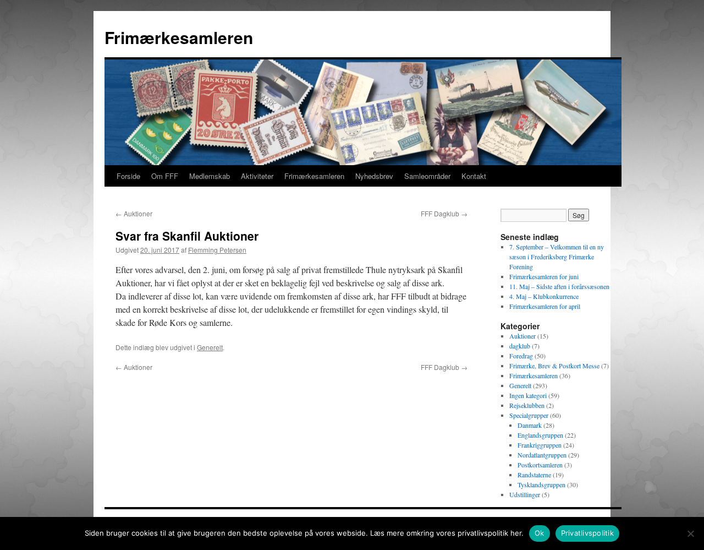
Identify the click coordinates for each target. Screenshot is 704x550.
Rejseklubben (526, 405)
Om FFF (164, 176)
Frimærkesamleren (179, 37)
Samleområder (427, 176)
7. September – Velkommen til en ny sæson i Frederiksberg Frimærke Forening (556, 256)
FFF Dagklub (444, 213)
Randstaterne (534, 474)
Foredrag (521, 355)
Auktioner (134, 213)
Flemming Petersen (217, 249)
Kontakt (473, 176)
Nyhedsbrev (374, 176)
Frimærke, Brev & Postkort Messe (554, 365)
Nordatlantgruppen (542, 454)
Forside (128, 176)
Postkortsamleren (540, 464)
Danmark (530, 425)
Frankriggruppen (540, 444)
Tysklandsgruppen (541, 484)
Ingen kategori (528, 395)
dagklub (519, 345)
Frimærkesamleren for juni (544, 276)
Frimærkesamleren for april (544, 306)
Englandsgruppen (540, 435)
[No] (690, 533)
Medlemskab (209, 176)
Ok (539, 533)
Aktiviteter (257, 176)
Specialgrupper (528, 415)
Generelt (210, 347)
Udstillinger (524, 494)
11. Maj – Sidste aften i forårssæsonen (559, 286)
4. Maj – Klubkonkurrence (544, 296)
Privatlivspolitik (587, 533)
